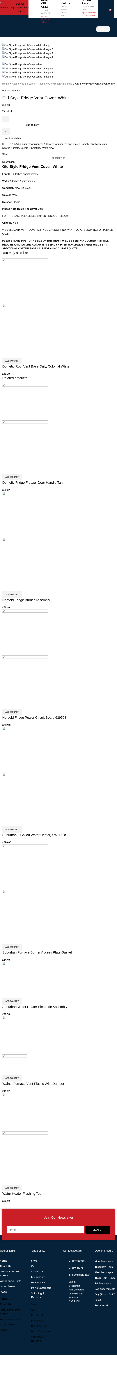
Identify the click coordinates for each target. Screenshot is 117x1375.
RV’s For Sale (39, 1282)
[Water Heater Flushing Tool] (6, 1112)
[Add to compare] (6, 354)
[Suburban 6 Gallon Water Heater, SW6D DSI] (25, 749)
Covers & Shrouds (30, 148)
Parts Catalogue (41, 1287)
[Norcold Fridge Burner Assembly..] (25, 515)
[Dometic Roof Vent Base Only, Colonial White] (25, 281)
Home (5, 83)
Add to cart (32, 125)
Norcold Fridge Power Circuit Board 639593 (34, 717)
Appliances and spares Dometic (55, 83)
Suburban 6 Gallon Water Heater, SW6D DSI (35, 835)
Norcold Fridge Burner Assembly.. (26, 600)
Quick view (14, 354)
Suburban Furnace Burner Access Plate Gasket (37, 952)
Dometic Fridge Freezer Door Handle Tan (32, 482)
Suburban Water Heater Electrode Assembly (34, 1007)
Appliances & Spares (23, 83)
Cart (33, 1266)
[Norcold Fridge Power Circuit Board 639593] (25, 632)
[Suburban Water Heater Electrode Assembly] (21, 976)
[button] (61, 27)
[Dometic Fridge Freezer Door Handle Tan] (25, 402)
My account (38, 1277)
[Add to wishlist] (22, 354)
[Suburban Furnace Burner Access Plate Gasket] (25, 867)
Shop (34, 1260)
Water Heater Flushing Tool (22, 1194)
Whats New (47, 148)
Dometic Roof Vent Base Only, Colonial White (35, 366)
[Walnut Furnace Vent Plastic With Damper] (21, 1035)
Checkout (37, 1271)
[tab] (58, 158)
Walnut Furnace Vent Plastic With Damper (33, 1084)
